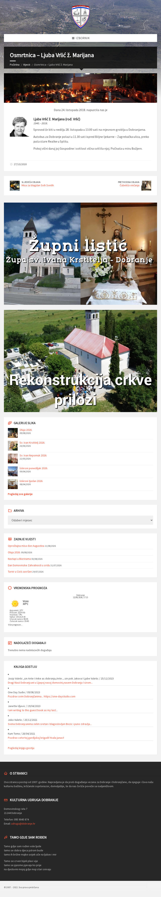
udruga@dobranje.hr (23, 823)
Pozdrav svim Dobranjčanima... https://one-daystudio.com (41, 696)
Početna (14, 64)
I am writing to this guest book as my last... (33, 710)
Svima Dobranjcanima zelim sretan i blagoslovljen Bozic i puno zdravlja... (50, 724)
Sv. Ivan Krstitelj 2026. (32, 442)
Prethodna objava (128, 182)
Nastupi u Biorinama (19, 559)
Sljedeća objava (31, 182)
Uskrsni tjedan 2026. (31, 481)
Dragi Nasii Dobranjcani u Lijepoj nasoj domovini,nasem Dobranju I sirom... (50, 682)
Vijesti (26, 64)
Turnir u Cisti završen (20, 571)
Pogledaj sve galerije (20, 494)
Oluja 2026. (26, 430)
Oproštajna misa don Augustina (26, 546)
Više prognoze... (15, 625)
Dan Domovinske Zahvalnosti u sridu (29, 565)
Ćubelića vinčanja (129, 185)
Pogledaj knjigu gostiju (21, 748)
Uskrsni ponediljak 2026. (34, 468)
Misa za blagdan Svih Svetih (38, 185)
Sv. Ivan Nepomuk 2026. (33, 455)
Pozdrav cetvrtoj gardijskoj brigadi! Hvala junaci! (36, 737)
